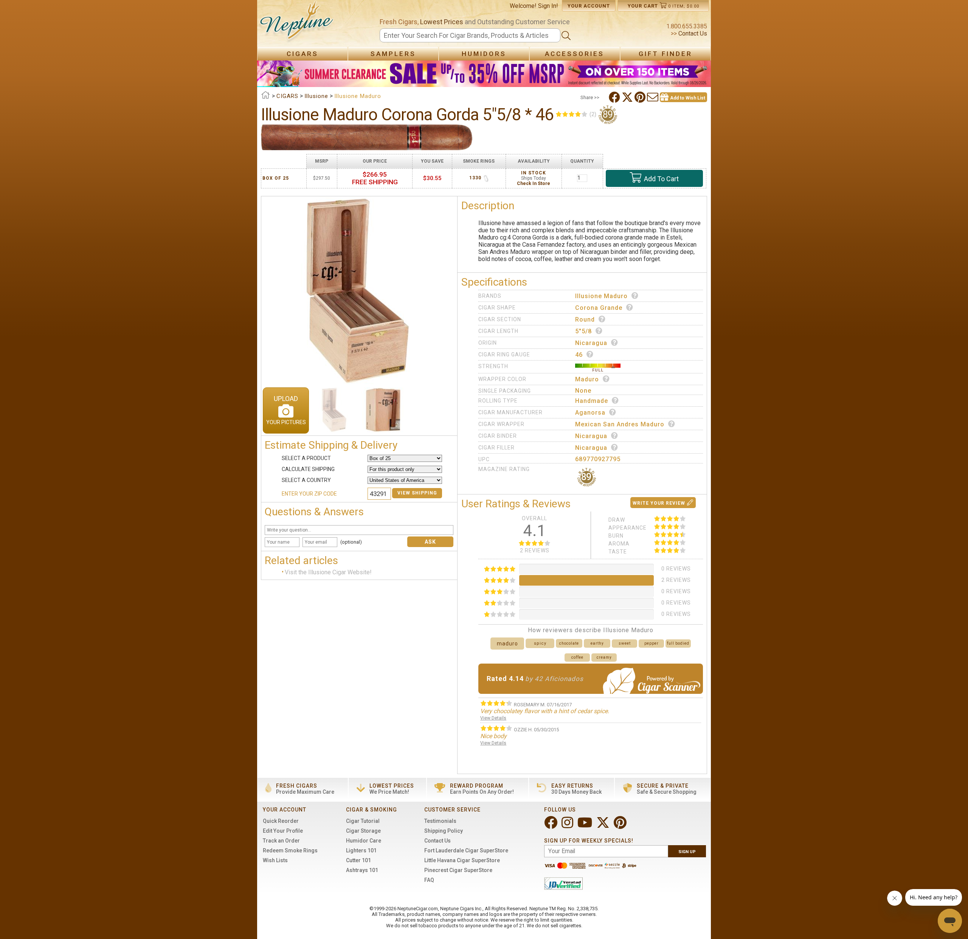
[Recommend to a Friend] (653, 97)
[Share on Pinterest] (640, 97)
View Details (493, 718)
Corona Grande (598, 307)
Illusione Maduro (601, 296)
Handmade (591, 400)
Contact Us (692, 33)
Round (585, 319)
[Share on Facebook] (615, 97)
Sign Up (687, 851)
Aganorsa (590, 412)
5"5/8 (583, 331)
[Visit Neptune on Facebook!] (551, 826)
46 (579, 354)
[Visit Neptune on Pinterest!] (621, 826)
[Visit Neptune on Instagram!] (568, 826)
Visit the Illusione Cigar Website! (328, 572)
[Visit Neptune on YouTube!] (585, 826)
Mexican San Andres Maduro (619, 424)
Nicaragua (591, 343)
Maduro (587, 379)
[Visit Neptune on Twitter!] (603, 826)
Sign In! (548, 5)
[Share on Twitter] (628, 97)
